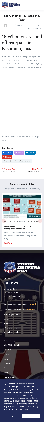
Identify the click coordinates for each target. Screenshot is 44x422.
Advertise (7, 363)
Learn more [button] (23, 409)
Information (23, 221)
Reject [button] (12, 416)
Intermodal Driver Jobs (11, 332)
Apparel (6, 372)
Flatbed (6, 323)
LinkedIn (31, 152)
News (28, 28)
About (6, 359)
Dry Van (6, 319)
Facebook (8, 152)
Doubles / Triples (10, 341)
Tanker (6, 336)
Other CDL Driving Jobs (12, 345)
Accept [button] (31, 416)
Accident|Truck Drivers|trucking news (17, 161)
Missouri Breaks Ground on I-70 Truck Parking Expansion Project (19, 227)
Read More (8, 243)
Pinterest (8, 157)
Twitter (20, 152)
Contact (6, 368)
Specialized (8, 349)
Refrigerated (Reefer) (11, 328)
